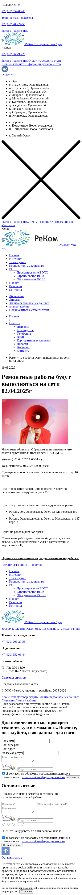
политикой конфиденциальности (43, 777)
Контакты (15, 289)
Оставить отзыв (39, 310)
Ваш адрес (8, 749)
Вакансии (15, 286)
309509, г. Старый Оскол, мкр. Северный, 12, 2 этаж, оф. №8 (41, 628)
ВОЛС (13, 269)
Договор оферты (27, 697)
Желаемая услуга (12, 753)
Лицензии (15, 299)
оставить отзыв (52, 60)
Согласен (26, 891)
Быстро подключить (15, 30)
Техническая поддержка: (18, 17)
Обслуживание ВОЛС (31, 279)
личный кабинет (20, 306)
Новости (14, 282)
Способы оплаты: (14, 677)
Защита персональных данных (29, 303)
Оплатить (34, 60)
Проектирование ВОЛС (32, 272)
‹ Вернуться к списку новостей (22, 564)
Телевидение (17, 262)
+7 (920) (13, 11)
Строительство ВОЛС (31, 276)
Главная (14, 255)
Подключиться (18, 310)
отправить (73, 777)
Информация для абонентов (42, 64)
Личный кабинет (13, 64)
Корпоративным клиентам (26, 265)
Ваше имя (8, 740)
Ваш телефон (10, 745)
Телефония (24, 333)
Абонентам (16, 296)
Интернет (15, 258)
